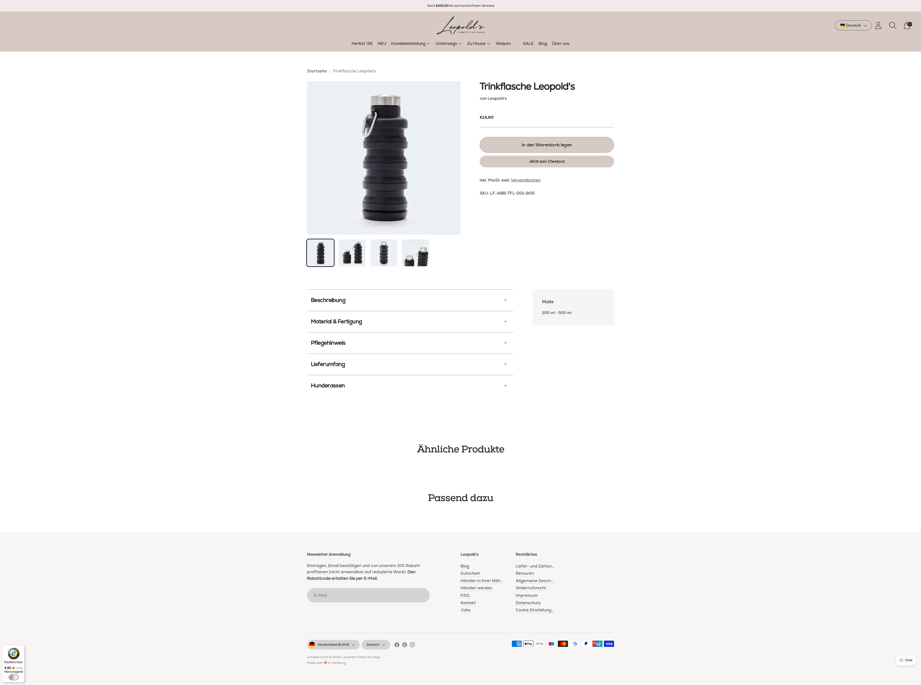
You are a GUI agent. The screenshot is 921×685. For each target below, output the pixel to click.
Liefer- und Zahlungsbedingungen (549, 566)
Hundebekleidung (408, 43)
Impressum (527, 595)
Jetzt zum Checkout (547, 161)
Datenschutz (528, 602)
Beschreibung (328, 300)
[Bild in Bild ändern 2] (352, 252)
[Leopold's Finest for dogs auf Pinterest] (404, 646)
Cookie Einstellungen (536, 610)
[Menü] (913, 666)
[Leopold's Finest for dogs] (460, 25)
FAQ (464, 595)
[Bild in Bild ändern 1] (320, 252)
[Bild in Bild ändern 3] (383, 252)
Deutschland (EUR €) (333, 645)
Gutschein (470, 573)
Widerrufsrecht (531, 588)
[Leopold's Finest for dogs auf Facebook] (397, 646)
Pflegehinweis (328, 342)
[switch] (13, 677)
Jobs (465, 610)
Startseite (317, 71)
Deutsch (373, 645)
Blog (542, 43)
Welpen (503, 43)
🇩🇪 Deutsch (850, 25)
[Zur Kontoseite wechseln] (878, 25)
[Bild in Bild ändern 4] (415, 252)
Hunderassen (328, 385)
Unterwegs (446, 43)
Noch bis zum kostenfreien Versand (460, 6)
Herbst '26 (362, 43)
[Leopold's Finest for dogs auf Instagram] (412, 646)
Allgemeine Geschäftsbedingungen (550, 580)
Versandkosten (526, 180)
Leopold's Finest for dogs (361, 657)
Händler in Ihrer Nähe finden (488, 580)
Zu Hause (476, 43)
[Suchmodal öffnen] (892, 25)
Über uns (561, 43)
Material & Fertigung (336, 321)
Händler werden (476, 588)
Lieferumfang (328, 364)
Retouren (525, 573)
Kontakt (468, 602)
